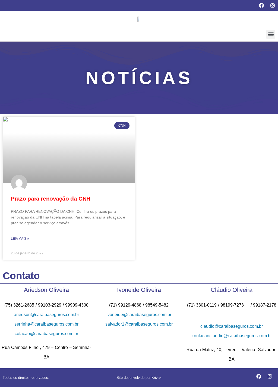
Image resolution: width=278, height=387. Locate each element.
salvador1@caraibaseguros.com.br (139, 324)
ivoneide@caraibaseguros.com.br (138, 314)
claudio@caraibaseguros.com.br (231, 326)
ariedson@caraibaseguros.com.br (46, 314)
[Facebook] (261, 5)
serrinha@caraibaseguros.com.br (46, 324)
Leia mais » (20, 239)
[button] (270, 34)
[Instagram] (272, 5)
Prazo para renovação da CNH (50, 198)
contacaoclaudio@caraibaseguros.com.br (232, 335)
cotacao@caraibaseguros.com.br (46, 333)
